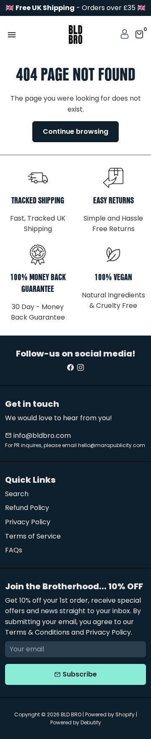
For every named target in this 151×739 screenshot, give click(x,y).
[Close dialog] (142, 321)
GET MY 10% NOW (111, 423)
